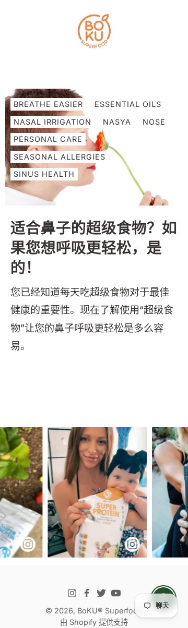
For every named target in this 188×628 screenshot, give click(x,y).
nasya (117, 121)
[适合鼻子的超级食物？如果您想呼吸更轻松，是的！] (94, 147)
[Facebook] (86, 593)
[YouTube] (116, 593)
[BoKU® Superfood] (94, 31)
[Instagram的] (72, 593)
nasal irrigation (52, 121)
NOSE (154, 121)
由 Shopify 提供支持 (94, 622)
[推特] (101, 593)
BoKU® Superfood (110, 610)
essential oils (128, 104)
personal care (48, 139)
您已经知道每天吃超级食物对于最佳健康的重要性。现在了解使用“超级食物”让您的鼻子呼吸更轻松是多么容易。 (91, 319)
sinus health (44, 174)
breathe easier (48, 104)
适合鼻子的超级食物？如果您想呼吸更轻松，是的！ (93, 248)
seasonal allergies (59, 156)
